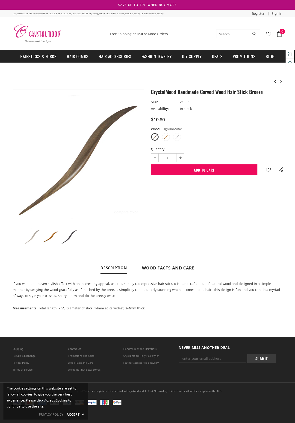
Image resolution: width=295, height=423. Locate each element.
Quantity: (158, 149)
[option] (78, 155)
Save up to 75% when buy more (147, 5)
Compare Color (126, 211)
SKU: (154, 102)
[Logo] (37, 31)
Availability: (160, 108)
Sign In (277, 13)
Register (259, 13)
